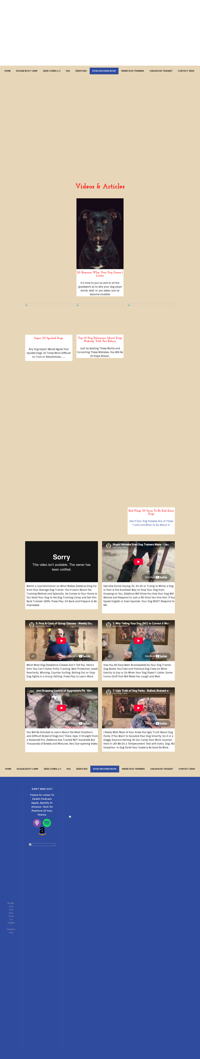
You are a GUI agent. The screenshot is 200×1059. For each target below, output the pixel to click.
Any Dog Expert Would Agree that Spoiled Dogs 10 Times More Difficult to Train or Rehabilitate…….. (49, 353)
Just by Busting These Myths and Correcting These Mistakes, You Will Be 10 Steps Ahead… (100, 352)
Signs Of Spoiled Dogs (48, 338)
